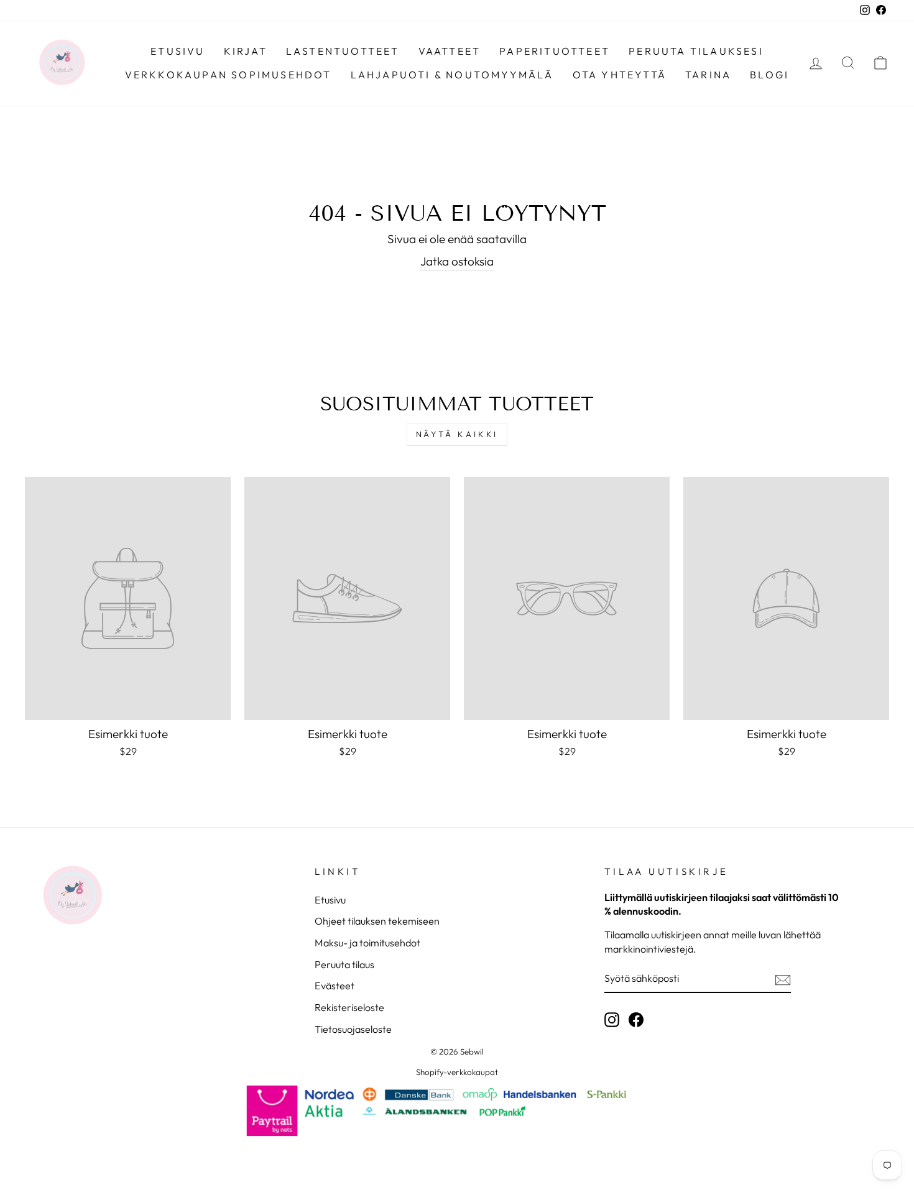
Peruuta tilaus (344, 964)
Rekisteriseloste (349, 1007)
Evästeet (334, 985)
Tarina (708, 74)
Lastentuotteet (343, 51)
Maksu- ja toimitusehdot (367, 942)
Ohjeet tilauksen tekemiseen (377, 921)
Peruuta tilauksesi (696, 51)
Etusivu (177, 51)
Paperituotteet (554, 51)
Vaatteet (449, 51)
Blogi (769, 74)
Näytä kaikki (457, 434)
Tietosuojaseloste (353, 1029)
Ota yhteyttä (620, 74)
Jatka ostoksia (457, 261)
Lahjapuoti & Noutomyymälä (452, 74)
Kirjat (245, 51)
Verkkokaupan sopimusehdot (228, 74)
